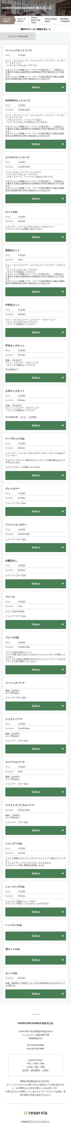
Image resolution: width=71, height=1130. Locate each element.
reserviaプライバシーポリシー (35, 1121)
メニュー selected (18, 36)
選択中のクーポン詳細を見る (34, 29)
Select (36, 935)
